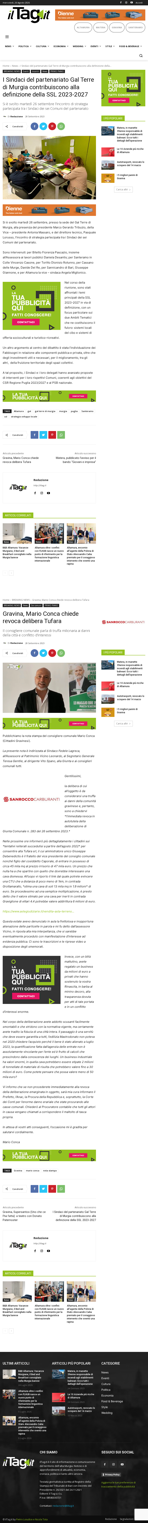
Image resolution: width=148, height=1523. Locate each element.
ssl (5, 416)
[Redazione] (5, 116)
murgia (63, 411)
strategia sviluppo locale (24, 416)
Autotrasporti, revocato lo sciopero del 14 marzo (81, 1410)
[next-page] (11, 573)
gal (29, 411)
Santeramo (87, 411)
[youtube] (48, 492)
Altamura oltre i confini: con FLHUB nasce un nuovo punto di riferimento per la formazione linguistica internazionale (49, 554)
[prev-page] (5, 573)
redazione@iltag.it (63, 1505)
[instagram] (41, 492)
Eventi (26, 71)
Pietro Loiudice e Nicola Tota (32, 1519)
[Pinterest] (52, 126)
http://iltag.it (40, 485)
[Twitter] (43, 126)
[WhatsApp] (61, 126)
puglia (74, 411)
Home (6, 65)
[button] (140, 55)
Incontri (35, 71)
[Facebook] (121, 3)
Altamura (19, 411)
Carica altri (122, 189)
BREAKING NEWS (12, 71)
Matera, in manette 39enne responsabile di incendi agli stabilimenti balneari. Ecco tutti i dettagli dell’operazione (130, 134)
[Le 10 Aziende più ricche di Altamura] (107, 152)
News (15, 65)
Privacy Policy (112, 1474)
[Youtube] (131, 3)
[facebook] (35, 492)
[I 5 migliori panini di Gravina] (107, 178)
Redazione (16, 116)
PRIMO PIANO (57, 71)
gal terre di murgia (45, 411)
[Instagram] (126, 3)
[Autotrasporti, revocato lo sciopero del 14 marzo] (107, 165)
